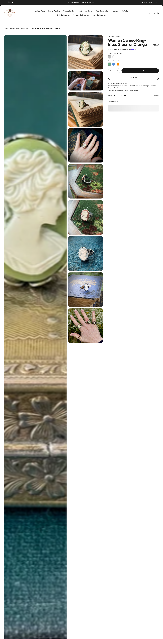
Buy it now (133, 77)
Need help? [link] (156, 95)
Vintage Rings (14, 28)
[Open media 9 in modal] (85, 289)
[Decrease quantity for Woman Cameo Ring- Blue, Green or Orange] (110, 70)
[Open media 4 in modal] (85, 109)
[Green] (109, 64)
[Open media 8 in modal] (85, 253)
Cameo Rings (25, 28)
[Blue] (113, 64)
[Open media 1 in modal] (85, 52)
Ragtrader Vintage (114, 36)
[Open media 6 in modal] (85, 181)
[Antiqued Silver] (109, 56)
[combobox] (150, 2)
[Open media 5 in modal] (85, 145)
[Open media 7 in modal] (85, 217)
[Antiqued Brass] (113, 56)
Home (6, 28)
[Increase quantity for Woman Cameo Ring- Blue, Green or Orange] (118, 70)
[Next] (102, 2)
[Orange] (118, 64)
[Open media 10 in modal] (85, 325)
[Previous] (60, 2)
